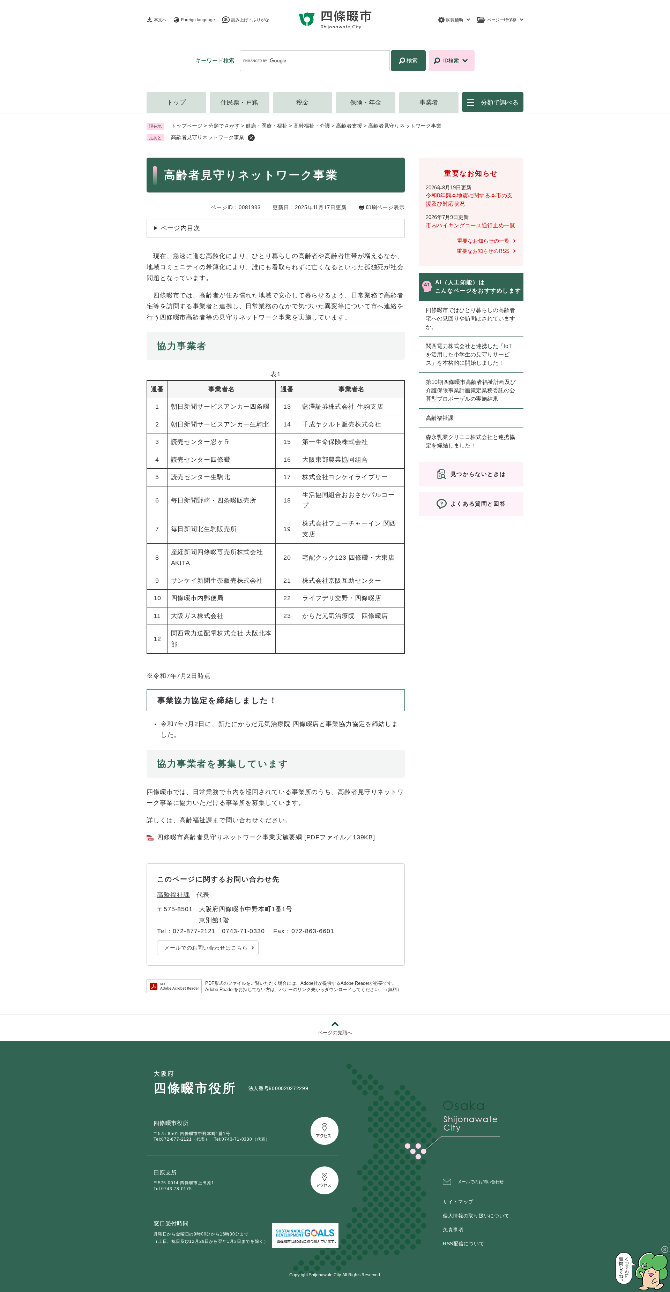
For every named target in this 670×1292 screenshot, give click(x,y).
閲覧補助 (454, 19)
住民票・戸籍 (239, 102)
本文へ (160, 19)
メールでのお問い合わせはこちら (206, 948)
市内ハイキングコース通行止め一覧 (470, 225)
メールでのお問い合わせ (480, 1181)
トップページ (186, 126)
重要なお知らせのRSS (483, 251)
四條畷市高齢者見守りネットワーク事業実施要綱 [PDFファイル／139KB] (266, 837)
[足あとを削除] (251, 138)
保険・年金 (365, 102)
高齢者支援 (349, 126)
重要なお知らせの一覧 (483, 241)
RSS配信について (463, 1243)
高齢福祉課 (173, 894)
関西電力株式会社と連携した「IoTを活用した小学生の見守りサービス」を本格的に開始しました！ (469, 354)
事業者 (428, 102)
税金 (302, 102)
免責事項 (453, 1229)
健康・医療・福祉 (267, 126)
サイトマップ (458, 1201)
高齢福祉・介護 (311, 126)
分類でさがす (224, 126)
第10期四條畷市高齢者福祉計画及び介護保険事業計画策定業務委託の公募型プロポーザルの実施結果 (471, 390)
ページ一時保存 (501, 19)
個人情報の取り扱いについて (476, 1215)
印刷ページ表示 (385, 207)
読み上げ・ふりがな (250, 19)
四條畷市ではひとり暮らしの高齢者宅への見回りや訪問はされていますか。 (470, 318)
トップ (176, 102)
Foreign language (198, 19)
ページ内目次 (180, 228)
